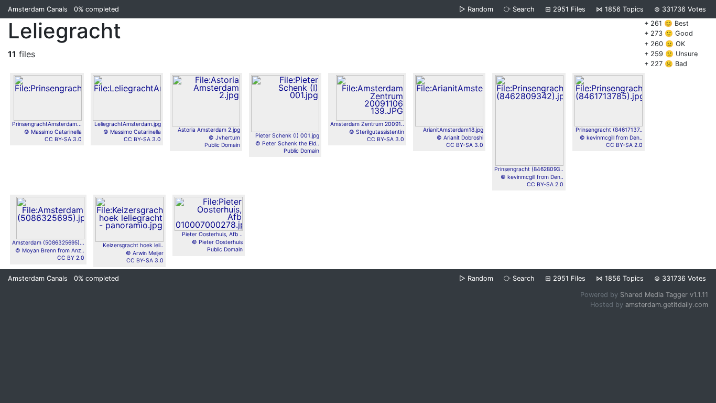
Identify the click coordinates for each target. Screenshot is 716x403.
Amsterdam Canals (38, 9)
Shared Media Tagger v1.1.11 (664, 295)
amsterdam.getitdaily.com (666, 305)
